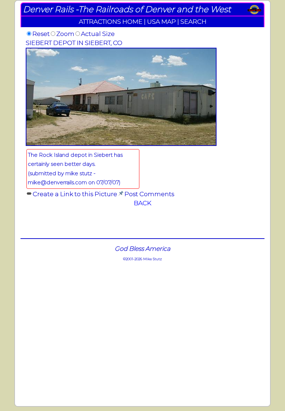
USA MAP (161, 21)
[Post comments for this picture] (120, 193)
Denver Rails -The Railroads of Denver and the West (127, 9)
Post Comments (149, 193)
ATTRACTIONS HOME (110, 21)
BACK (142, 203)
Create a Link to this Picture (75, 193)
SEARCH (193, 21)
